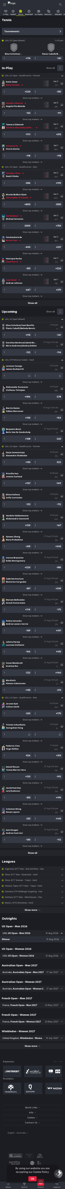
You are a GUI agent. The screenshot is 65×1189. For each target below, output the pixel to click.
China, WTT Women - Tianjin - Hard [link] (21, 880)
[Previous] (2, 48)
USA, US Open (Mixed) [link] (15, 319)
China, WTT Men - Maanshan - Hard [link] (21, 874)
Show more (31, 910)
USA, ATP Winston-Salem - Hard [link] (19, 360)
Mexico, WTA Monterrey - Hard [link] (19, 903)
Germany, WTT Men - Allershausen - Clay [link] (23, 897)
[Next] (62, 48)
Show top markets (31, 98)
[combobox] (15, 1132)
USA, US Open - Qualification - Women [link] (22, 75)
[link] (14, 5)
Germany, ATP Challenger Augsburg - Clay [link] (23, 891)
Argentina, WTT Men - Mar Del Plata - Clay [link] (24, 869)
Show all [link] (50, 68)
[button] (32, 75)
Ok (32, 1178)
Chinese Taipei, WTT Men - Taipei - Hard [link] (23, 886)
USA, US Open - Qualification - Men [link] (21, 167)
